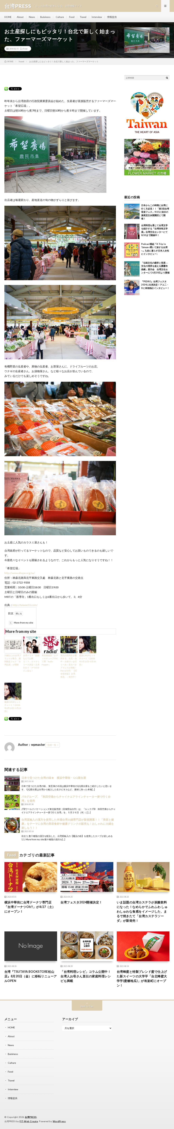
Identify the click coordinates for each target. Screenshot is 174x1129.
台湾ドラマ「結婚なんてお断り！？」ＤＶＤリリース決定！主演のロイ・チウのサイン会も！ (31, 663)
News (32, 16)
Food (71, 16)
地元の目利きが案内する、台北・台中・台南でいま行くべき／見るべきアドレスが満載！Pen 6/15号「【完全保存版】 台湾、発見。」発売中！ (68, 666)
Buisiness (45, 16)
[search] (167, 77)
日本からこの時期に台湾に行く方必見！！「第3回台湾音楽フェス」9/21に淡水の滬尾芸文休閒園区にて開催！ (155, 212)
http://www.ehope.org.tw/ (19, 573)
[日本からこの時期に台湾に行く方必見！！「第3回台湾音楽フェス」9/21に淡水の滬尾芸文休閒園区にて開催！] (132, 211)
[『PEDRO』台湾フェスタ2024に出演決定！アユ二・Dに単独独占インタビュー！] (132, 287)
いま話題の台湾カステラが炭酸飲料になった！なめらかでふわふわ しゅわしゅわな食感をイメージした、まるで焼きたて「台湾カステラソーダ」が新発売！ (142, 911)
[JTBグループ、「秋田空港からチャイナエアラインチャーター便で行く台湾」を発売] (12, 802)
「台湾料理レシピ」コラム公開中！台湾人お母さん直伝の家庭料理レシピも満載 (85, 976)
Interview (97, 16)
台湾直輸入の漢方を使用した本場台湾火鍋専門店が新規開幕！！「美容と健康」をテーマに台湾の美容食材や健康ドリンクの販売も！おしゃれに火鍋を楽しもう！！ (67, 823)
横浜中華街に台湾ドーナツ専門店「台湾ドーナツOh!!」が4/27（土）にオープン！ (29, 906)
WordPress (59, 1121)
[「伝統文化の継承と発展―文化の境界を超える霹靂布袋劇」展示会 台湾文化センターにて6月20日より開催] (132, 268)
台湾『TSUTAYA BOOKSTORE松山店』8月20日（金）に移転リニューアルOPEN (30, 976)
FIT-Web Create (29, 1121)
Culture (60, 16)
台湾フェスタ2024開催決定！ (81, 902)
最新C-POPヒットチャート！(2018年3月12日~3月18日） (87, 660)
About (20, 16)
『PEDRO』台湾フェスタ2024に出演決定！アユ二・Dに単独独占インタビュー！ (155, 284)
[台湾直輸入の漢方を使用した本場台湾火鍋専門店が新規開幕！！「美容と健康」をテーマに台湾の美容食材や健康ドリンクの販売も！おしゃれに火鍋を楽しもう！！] (12, 825)
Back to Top (87, 1006)
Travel (83, 16)
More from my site (21, 622)
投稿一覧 (51, 745)
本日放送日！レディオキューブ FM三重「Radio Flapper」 (50, 660)
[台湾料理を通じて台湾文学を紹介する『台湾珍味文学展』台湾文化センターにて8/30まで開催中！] (132, 231)
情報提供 (112, 16)
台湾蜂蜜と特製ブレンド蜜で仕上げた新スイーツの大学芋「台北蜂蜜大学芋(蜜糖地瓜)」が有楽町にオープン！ (142, 978)
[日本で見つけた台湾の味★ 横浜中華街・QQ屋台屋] (12, 783)
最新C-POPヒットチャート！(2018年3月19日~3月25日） (12, 706)
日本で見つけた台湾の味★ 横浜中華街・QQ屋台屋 (53, 777)
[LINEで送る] (6, 88)
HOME (8, 16)
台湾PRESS (31, 1117)
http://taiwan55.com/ (25, 604)
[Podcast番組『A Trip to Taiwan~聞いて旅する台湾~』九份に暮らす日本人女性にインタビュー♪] (132, 250)
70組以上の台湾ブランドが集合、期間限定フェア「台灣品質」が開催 (12, 660)
